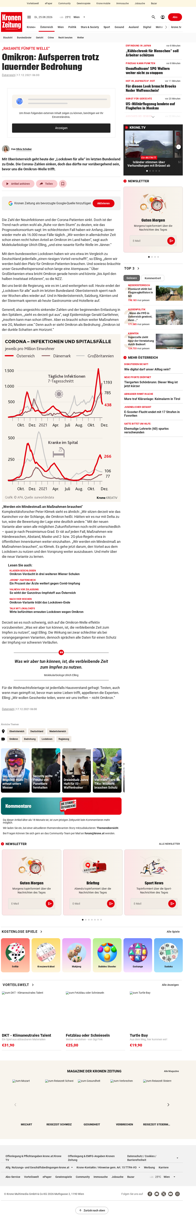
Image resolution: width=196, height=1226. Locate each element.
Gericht (39, 37)
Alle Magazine (171, 1071)
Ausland (134, 27)
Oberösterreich (16, 731)
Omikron (13, 739)
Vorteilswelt (33, 3)
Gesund (119, 27)
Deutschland (36, 731)
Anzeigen (61, 128)
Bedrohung (30, 739)
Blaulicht (7, 37)
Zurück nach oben (92, 1210)
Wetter (80, 37)
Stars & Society (90, 27)
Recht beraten (65, 37)
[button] (166, 27)
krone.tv (176, 27)
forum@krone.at (95, 833)
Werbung (149, 1167)
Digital (147, 27)
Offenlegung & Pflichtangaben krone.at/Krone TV (33, 1158)
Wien (61, 27)
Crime (51, 37)
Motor (159, 27)
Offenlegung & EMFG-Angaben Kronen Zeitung (91, 1158)
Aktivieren (103, 203)
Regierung (64, 739)
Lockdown (47, 739)
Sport (107, 27)
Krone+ (31, 27)
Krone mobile (103, 3)
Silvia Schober (24, 149)
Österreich (46, 27)
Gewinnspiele (83, 3)
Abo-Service (13, 1176)
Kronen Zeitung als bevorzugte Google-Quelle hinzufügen (62, 203)
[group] (15, 770)
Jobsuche (140, 3)
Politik (72, 27)
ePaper (48, 3)
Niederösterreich (57, 731)
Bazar (154, 3)
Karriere (164, 1167)
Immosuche (122, 3)
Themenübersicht (107, 827)
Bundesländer (24, 37)
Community (64, 3)
